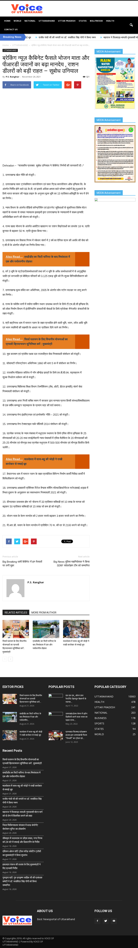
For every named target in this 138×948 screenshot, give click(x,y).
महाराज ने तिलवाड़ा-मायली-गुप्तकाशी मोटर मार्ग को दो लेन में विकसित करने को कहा (22, 813)
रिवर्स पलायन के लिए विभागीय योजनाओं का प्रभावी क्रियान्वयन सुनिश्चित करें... (31, 698)
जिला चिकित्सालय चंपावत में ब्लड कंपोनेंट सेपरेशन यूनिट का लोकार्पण (20, 827)
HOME (7, 20)
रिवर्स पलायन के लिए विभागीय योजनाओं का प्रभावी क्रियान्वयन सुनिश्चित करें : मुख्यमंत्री (22, 761)
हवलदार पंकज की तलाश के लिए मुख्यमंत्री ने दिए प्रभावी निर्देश (22, 866)
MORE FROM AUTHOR (43, 612)
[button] (131, 25)
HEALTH (110, 20)
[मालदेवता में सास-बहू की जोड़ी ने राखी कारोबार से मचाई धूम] (76, 629)
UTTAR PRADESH (66, 20)
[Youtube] (114, 921)
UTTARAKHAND (47, 20)
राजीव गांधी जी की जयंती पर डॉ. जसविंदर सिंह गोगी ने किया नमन (43, 37)
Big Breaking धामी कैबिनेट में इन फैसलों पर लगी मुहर (22, 563)
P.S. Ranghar (12, 76)
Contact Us (11, 29)
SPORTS (99, 723)
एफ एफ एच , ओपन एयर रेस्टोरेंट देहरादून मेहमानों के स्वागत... (76, 698)
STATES (83, 20)
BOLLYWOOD (96, 20)
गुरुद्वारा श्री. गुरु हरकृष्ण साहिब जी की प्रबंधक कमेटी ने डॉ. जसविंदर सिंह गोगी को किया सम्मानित (22, 881)
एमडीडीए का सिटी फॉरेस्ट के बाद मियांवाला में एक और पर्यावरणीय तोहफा (44, 645)
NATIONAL (29, 20)
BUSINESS (101, 718)
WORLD (17, 20)
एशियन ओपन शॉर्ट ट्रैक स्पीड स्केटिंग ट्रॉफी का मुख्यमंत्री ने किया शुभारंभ (22, 853)
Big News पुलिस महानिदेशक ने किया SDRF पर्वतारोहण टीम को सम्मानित (71, 563)
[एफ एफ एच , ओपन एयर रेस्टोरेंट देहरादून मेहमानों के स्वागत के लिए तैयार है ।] (56, 699)
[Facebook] (97, 921)
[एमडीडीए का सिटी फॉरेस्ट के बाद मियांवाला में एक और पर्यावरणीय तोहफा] (46, 629)
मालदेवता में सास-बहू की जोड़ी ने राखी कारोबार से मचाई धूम (22, 787)
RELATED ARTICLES (16, 612)
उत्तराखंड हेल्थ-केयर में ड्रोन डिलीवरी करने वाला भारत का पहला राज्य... (77, 716)
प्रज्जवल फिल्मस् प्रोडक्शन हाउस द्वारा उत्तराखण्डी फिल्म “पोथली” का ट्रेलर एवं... (76, 735)
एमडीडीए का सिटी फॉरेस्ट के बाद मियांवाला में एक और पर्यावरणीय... (30, 716)
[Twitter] (106, 921)
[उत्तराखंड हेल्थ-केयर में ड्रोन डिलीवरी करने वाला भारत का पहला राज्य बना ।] (56, 717)
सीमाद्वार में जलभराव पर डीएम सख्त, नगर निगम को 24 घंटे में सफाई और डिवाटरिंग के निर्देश (22, 840)
